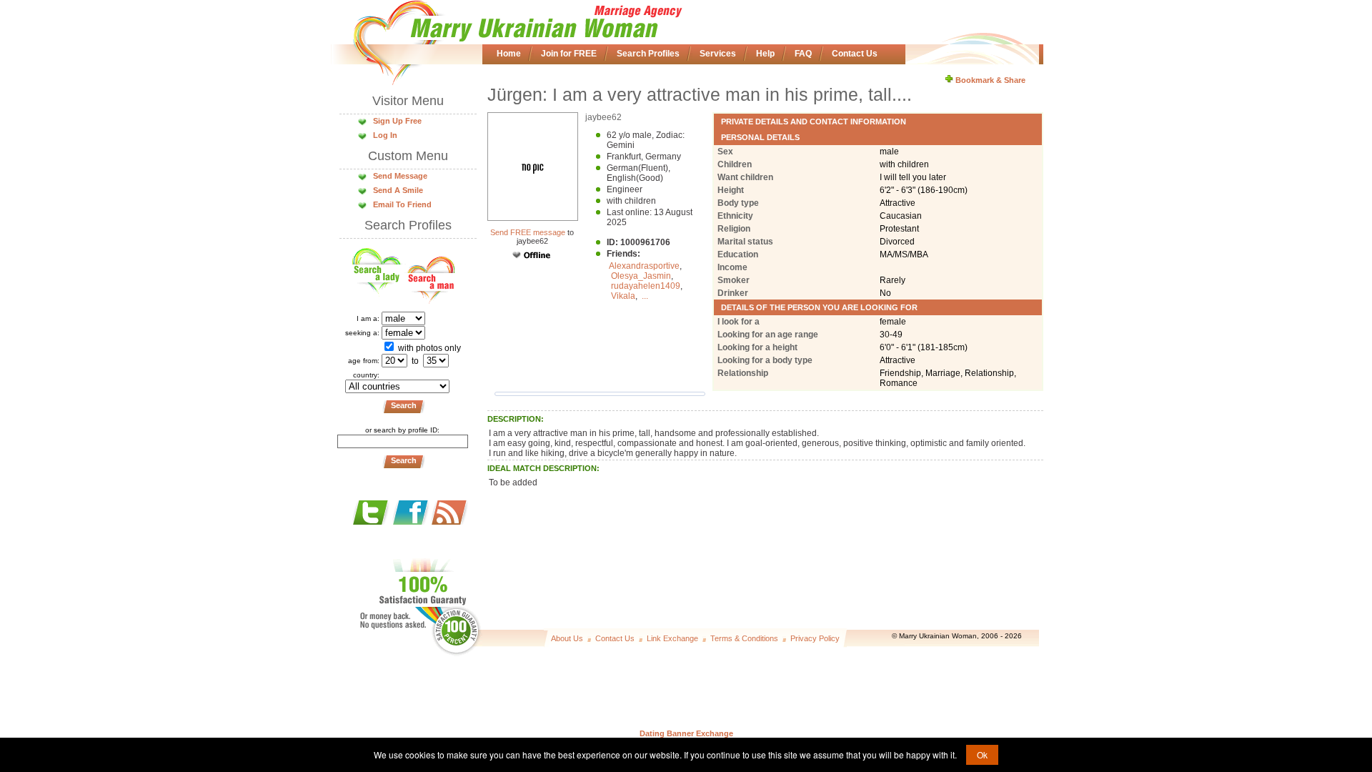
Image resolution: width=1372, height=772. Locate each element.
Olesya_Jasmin (641, 276)
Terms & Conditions (744, 638)
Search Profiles (648, 54)
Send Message (400, 176)
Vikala (623, 296)
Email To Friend (402, 204)
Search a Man (429, 275)
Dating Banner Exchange (686, 733)
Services (718, 54)
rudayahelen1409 (645, 286)
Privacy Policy (815, 638)
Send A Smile (398, 190)
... (645, 296)
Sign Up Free (397, 121)
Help (765, 54)
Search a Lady (378, 275)
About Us (567, 638)
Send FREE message (527, 232)
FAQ (803, 54)
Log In (385, 135)
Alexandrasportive (644, 266)
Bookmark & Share (989, 80)
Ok (982, 754)
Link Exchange (672, 638)
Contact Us (855, 54)
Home (509, 54)
